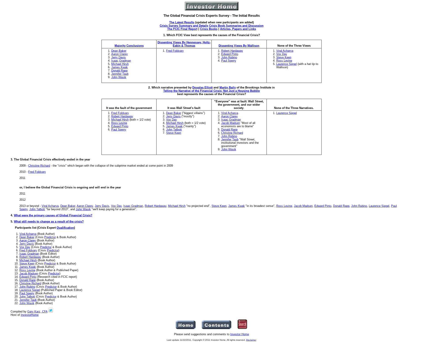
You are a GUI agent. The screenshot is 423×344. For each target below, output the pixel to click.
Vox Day (281, 54)
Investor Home (239, 334)
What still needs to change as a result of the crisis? (49, 221)
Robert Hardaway (232, 50)
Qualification (65, 227)
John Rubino (229, 57)
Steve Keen (283, 57)
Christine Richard (232, 132)
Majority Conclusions (129, 45)
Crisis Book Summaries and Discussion (236, 25)
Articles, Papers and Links (238, 29)
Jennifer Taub (119, 73)
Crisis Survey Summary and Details (184, 25)
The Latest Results (181, 22)
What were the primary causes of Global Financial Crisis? (53, 215)
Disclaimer (251, 340)
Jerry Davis (118, 57)
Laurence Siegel (286, 64)
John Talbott (174, 129)
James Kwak (119, 67)
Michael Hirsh (120, 64)
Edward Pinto (229, 54)
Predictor (50, 237)
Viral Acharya (284, 50)
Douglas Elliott (202, 87)
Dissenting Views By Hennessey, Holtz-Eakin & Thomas (184, 44)
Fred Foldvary (175, 50)
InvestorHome (30, 314)
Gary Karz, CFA (37, 311)
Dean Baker (118, 50)
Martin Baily (227, 87)
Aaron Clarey (119, 54)
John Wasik (118, 77)
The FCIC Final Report (182, 29)
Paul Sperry (228, 60)
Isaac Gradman (121, 60)
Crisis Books (208, 29)
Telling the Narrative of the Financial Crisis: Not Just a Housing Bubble (211, 90)
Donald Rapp (119, 70)
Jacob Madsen (230, 123)
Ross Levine (284, 60)
